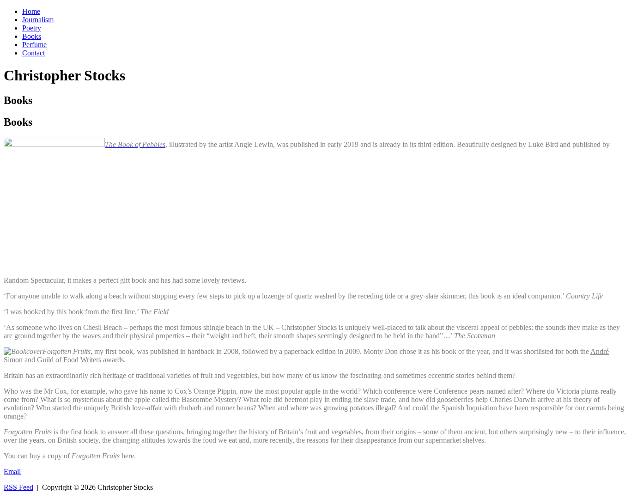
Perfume (34, 45)
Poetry (31, 28)
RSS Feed (18, 487)
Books (31, 36)
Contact (33, 53)
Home (31, 11)
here (127, 456)
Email (12, 471)
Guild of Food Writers (69, 360)
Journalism (38, 20)
